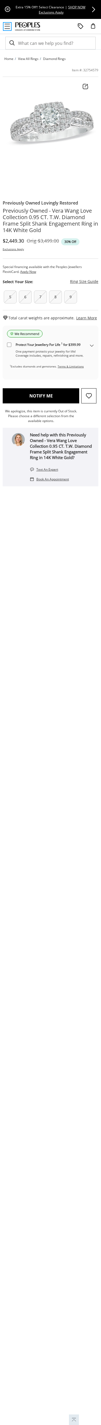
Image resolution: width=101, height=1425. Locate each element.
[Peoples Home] (27, 26)
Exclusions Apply (13, 249)
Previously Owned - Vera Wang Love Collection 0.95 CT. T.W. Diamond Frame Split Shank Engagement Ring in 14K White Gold (50, 220)
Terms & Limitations (71, 366)
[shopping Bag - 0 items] (95, 28)
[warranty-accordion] (92, 346)
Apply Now (28, 271)
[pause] (7, 9)
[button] (93, 9)
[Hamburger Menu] (7, 26)
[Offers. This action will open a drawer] (80, 26)
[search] (12, 43)
